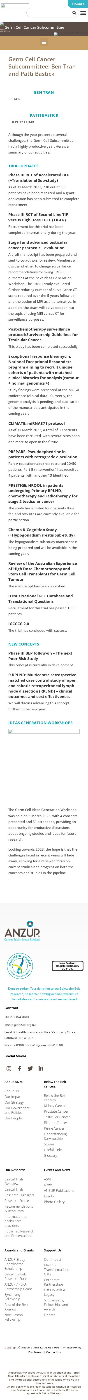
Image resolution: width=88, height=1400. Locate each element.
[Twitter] (30, 1068)
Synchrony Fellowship (13, 1296)
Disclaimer (35, 1352)
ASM (47, 1179)
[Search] (74, 12)
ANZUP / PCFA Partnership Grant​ (18, 1286)
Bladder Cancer (55, 1122)
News (48, 1184)
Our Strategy (14, 1102)
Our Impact (13, 1096)
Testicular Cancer (57, 1117)
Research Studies (17, 1200)
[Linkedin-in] (41, 1068)
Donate (49, 1314)
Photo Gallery (54, 1201)
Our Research (15, 1170)
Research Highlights (19, 1195)
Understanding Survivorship (55, 1136)
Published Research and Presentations (19, 1233)
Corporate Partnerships (53, 1281)
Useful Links (53, 1149)
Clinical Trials (14, 1189)
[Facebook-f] (19, 1068)
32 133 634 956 (49, 1347)
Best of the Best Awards (16, 1306)
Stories (49, 1144)
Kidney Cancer (55, 1105)
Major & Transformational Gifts (57, 1269)
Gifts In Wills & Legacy (55, 1292)
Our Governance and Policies (17, 1110)
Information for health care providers (16, 1221)
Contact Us (53, 1352)
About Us (12, 1091)
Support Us (52, 1250)
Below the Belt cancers (54, 1097)
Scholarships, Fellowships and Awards (56, 1304)
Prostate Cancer (56, 1111)
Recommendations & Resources (19, 1208)
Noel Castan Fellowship (14, 1317)
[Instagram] (9, 1068)
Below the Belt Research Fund (16, 1276)
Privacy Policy (72, 1347)
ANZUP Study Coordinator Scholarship (15, 1264)
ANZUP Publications (59, 1190)
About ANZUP (15, 1082)
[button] (78, 4)
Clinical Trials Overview (14, 1181)
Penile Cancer (54, 1128)
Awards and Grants (19, 1250)
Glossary (50, 1155)
